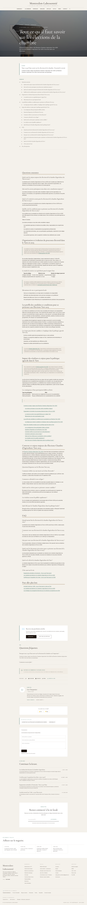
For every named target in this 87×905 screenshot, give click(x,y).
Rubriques (19, 8)
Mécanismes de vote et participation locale (34, 416)
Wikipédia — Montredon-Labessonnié (23, 899)
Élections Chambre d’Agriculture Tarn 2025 (33, 451)
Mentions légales (75, 866)
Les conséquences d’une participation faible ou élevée (37, 427)
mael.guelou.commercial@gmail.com (62, 874)
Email (44, 678)
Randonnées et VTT (28, 866)
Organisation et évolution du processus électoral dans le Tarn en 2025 (39, 411)
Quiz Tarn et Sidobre (44, 872)
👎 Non (46, 711)
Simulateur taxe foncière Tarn (45, 870)
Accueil (21, 24)
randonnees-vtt (52, 722)
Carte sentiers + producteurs (45, 868)
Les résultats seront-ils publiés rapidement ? (35, 438)
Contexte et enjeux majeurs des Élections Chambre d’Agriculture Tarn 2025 (40, 405)
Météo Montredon (43, 866)
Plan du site (74, 872)
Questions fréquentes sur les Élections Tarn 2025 (36, 429)
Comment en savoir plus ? (25, 662)
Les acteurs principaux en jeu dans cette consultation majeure (38, 408)
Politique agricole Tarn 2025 (44, 253)
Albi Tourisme (12, 899)
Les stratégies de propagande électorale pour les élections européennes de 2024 (42, 590)
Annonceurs (57, 876)
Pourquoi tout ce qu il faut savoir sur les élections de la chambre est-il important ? (39, 653)
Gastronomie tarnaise (28, 868)
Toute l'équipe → (31, 699)
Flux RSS (73, 874)
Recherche (27, 881)
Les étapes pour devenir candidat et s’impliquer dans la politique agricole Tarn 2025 (44, 421)
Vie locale (26, 874)
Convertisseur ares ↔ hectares (46, 874)
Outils (54, 8)
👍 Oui (40, 711)
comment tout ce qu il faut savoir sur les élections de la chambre (34, 722)
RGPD (73, 868)
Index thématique (28, 883)
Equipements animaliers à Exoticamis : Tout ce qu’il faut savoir (37, 573)
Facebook (32, 678)
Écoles (36, 892)
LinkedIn (39, 678)
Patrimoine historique (28, 872)
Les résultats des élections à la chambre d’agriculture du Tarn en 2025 (39, 575)
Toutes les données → (7, 892)
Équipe (56, 868)
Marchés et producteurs (29, 870)
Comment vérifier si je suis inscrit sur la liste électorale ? (37, 431)
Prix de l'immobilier (16, 892)
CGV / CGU (74, 870)
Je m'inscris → (54, 819)
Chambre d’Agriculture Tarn (34, 348)
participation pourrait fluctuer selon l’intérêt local (47, 284)
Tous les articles (27, 879)
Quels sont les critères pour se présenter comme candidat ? (38, 436)
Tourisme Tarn (5, 899)
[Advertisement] (43, 160)
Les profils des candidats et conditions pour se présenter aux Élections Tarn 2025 (42, 419)
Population (41, 892)
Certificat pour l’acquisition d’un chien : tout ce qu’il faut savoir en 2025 (40, 577)
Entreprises (31, 892)
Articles (49, 8)
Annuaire (42, 8)
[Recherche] (69, 8)
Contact (65, 8)
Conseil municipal (47, 892)
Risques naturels (24, 892)
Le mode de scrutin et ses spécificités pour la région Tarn (38, 414)
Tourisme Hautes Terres (29, 876)
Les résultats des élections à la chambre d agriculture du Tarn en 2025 (39, 588)
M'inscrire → (31, 636)
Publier (24, 750)
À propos (57, 866)
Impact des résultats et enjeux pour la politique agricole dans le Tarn (39, 424)
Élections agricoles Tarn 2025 (42, 366)
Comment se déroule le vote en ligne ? (33, 433)
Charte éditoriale (58, 870)
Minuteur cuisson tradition (45, 876)
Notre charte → (40, 699)
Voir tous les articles (44, 636)
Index (59, 8)
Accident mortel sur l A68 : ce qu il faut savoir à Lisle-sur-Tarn (37, 586)
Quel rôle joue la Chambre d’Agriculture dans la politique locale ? (39, 440)
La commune (28, 8)
